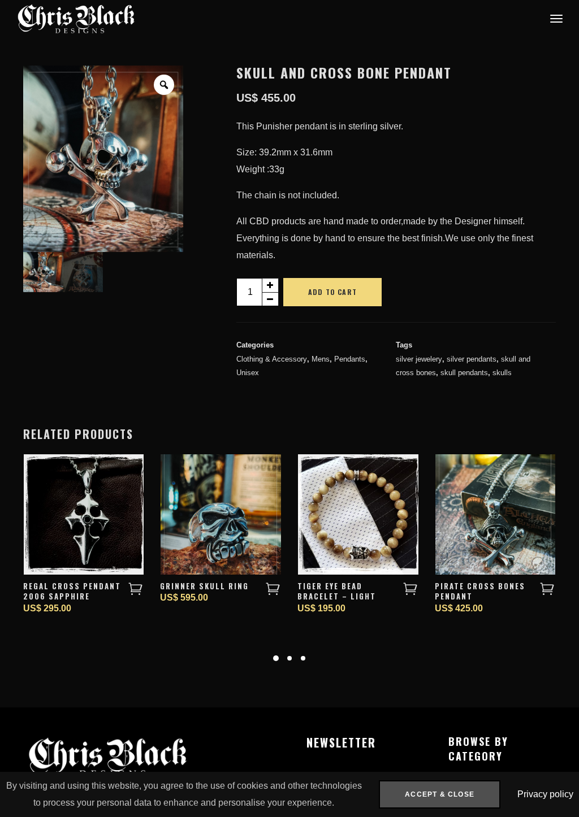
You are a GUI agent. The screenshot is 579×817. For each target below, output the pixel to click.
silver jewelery (419, 359)
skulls (502, 372)
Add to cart (332, 292)
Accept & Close (439, 794)
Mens (321, 359)
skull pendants (464, 372)
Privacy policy (545, 794)
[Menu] (554, 18)
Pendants (349, 359)
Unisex (247, 372)
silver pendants (471, 359)
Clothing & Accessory (271, 359)
